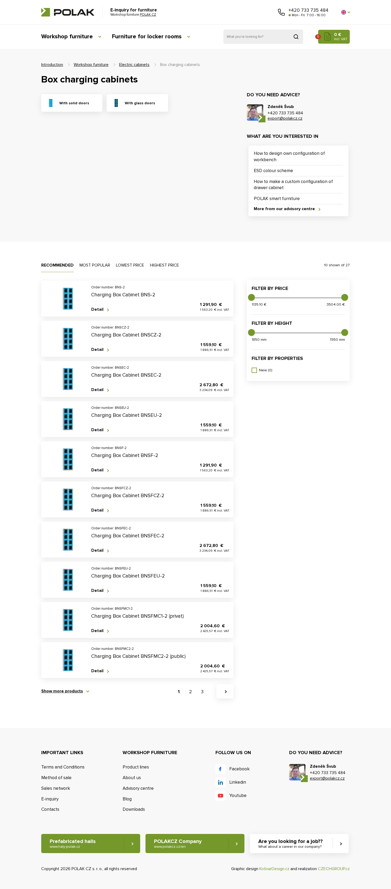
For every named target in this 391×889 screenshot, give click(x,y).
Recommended (57, 265)
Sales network (55, 788)
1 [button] (179, 692)
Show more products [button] (62, 691)
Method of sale (56, 777)
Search (296, 37)
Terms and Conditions (63, 767)
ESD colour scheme (273, 170)
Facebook (239, 769)
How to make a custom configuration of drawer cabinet (293, 185)
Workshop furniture (67, 36)
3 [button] (202, 692)
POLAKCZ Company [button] (178, 843)
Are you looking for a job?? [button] (290, 843)
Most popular (95, 265)
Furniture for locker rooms (147, 36)
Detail (97, 309)
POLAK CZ (67, 12)
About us (132, 777)
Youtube (238, 795)
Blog (127, 799)
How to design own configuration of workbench (289, 157)
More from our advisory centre (284, 208)
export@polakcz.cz (285, 118)
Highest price (164, 265)
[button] (345, 12)
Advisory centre (138, 788)
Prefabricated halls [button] (73, 843)
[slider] (251, 297)
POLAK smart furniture (277, 198)
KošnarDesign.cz (274, 868)
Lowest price (130, 265)
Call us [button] (281, 12)
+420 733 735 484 (308, 10)
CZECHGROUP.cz (334, 868)
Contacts (50, 809)
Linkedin (237, 782)
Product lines (136, 767)
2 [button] (190, 692)
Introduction (52, 64)
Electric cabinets (134, 64)
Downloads (134, 809)
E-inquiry (50, 799)
